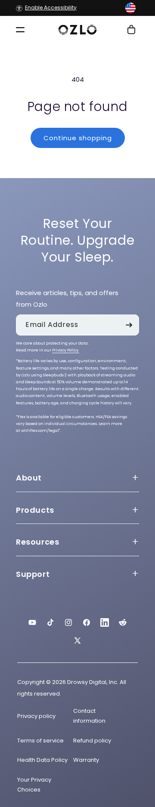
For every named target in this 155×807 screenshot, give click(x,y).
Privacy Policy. (65, 350)
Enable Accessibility (51, 8)
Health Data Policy (42, 760)
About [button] (29, 478)
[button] (130, 8)
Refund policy (92, 740)
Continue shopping (77, 137)
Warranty (86, 760)
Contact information (89, 716)
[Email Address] (128, 325)
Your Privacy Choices (34, 785)
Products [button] (35, 510)
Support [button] (33, 574)
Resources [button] (37, 542)
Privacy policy (36, 716)
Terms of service (40, 740)
